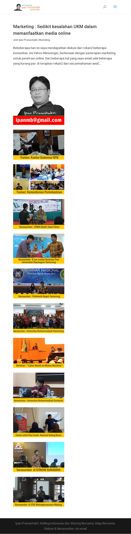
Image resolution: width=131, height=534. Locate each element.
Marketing (44, 40)
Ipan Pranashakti (28, 40)
